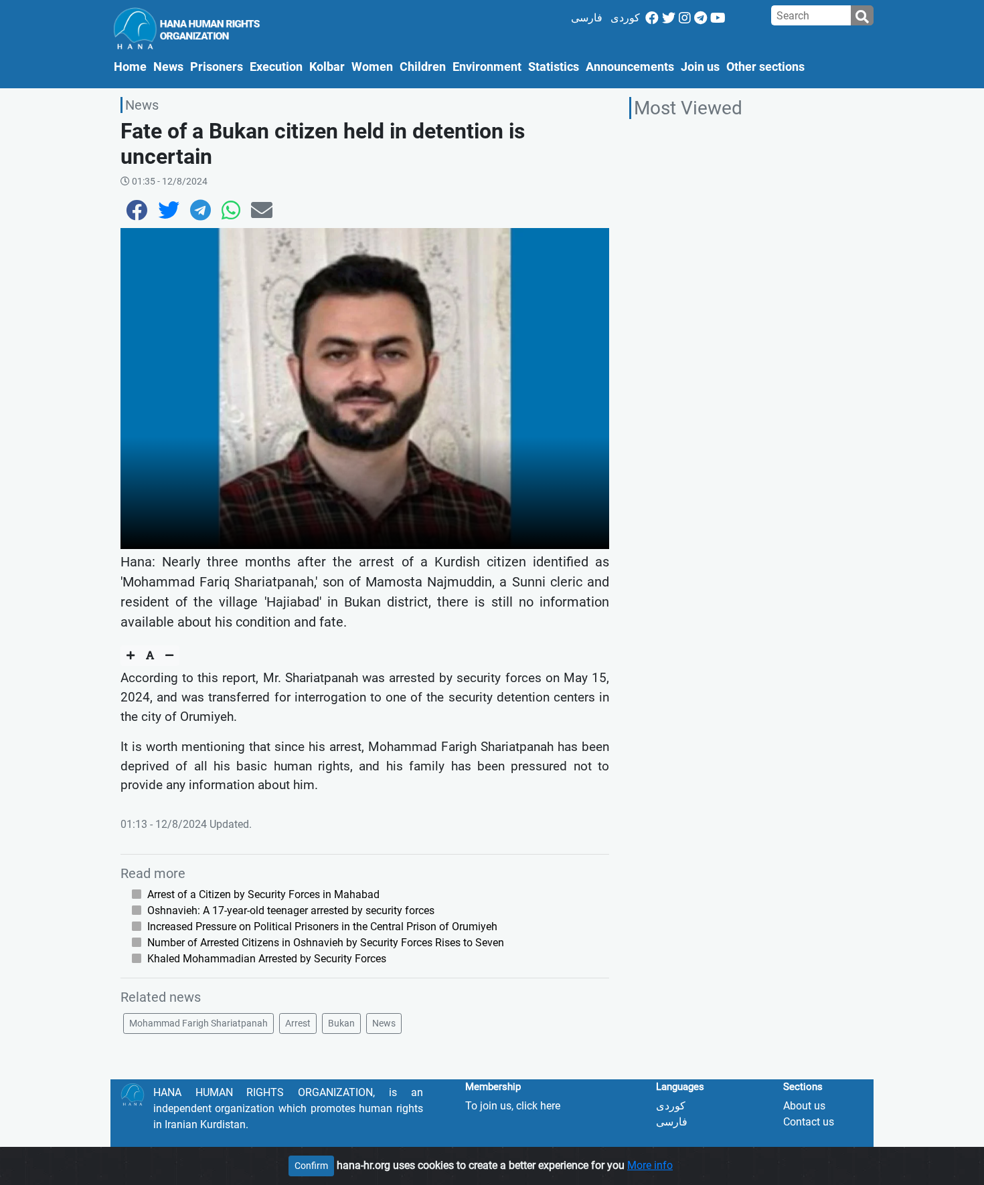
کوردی (625, 17)
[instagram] (685, 18)
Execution (276, 67)
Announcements (630, 67)
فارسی (586, 17)
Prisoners (216, 67)
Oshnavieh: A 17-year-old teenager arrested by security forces (290, 910)
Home (132, 67)
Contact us (808, 1121)
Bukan (341, 1023)
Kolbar (327, 67)
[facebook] (652, 18)
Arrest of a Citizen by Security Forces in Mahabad (263, 894)
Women (372, 67)
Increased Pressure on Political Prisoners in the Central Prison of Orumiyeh (322, 926)
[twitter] (668, 18)
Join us (700, 67)
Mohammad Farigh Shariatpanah (198, 1023)
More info (650, 1165)
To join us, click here (512, 1105)
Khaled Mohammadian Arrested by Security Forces (266, 958)
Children (423, 67)
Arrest (298, 1023)
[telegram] (700, 18)
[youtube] (718, 18)
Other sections (765, 67)
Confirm (311, 1165)
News (168, 67)
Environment (487, 67)
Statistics (553, 67)
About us (804, 1105)
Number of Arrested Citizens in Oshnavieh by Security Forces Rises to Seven (325, 942)
